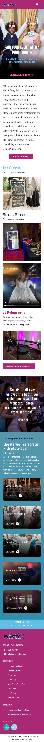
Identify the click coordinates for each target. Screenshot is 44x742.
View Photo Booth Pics (16, 684)
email (11, 140)
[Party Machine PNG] (14, 631)
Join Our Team (13, 698)
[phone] (32, 625)
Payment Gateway (14, 671)
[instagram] (20, 625)
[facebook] (12, 625)
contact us (22, 140)
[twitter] (16, 625)
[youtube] (24, 625)
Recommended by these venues (20, 714)
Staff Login (12, 693)
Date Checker (13, 689)
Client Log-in (12, 675)
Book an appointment (16, 666)
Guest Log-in (12, 680)
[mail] (28, 625)
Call (5, 140)
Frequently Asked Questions (18, 710)
